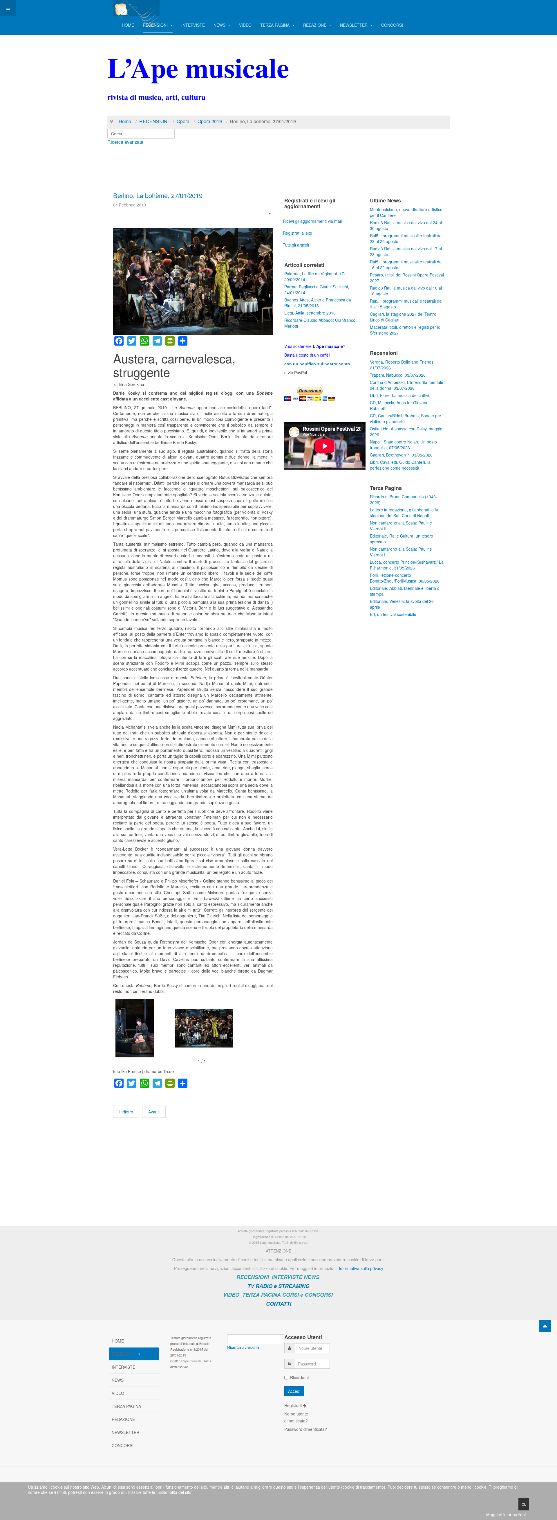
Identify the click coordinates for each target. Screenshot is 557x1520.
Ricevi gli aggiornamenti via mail (312, 221)
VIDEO (245, 25)
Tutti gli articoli (296, 245)
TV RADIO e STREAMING (278, 1286)
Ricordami (299, 1377)
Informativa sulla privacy (361, 1268)
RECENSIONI (156, 25)
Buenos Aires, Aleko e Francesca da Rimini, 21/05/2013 (317, 302)
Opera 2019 (210, 121)
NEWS (220, 25)
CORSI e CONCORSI (307, 1294)
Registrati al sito (297, 233)
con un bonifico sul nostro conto (317, 364)
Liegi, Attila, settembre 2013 (310, 313)
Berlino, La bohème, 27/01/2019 (157, 195)
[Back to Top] (545, 1326)
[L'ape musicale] (136, 8)
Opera (183, 121)
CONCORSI (392, 25)
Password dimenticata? (305, 1429)
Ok (524, 1504)
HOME (128, 25)
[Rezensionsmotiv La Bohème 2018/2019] (144, 1028)
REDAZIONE (315, 25)
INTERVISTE (193, 25)
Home (125, 121)
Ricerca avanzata (125, 142)
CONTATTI (278, 1303)
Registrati (293, 1405)
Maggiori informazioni (506, 1514)
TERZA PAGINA (275, 25)
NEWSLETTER (354, 25)
